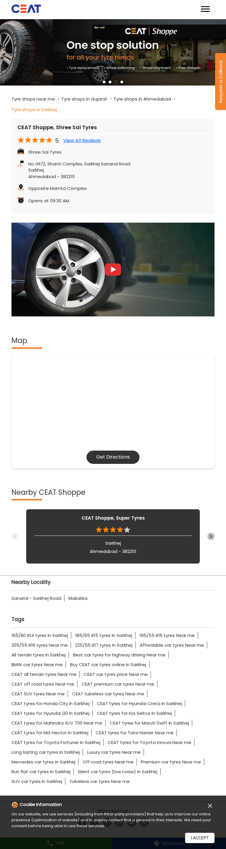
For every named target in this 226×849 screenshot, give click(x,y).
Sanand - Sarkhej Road (36, 598)
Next (211, 536)
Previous (15, 536)
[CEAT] (26, 9)
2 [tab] (110, 82)
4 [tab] (121, 82)
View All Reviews (82, 140)
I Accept (200, 838)
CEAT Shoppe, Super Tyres (113, 518)
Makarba (78, 598)
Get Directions (113, 457)
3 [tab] (115, 82)
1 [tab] (104, 82)
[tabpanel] (113, 52)
